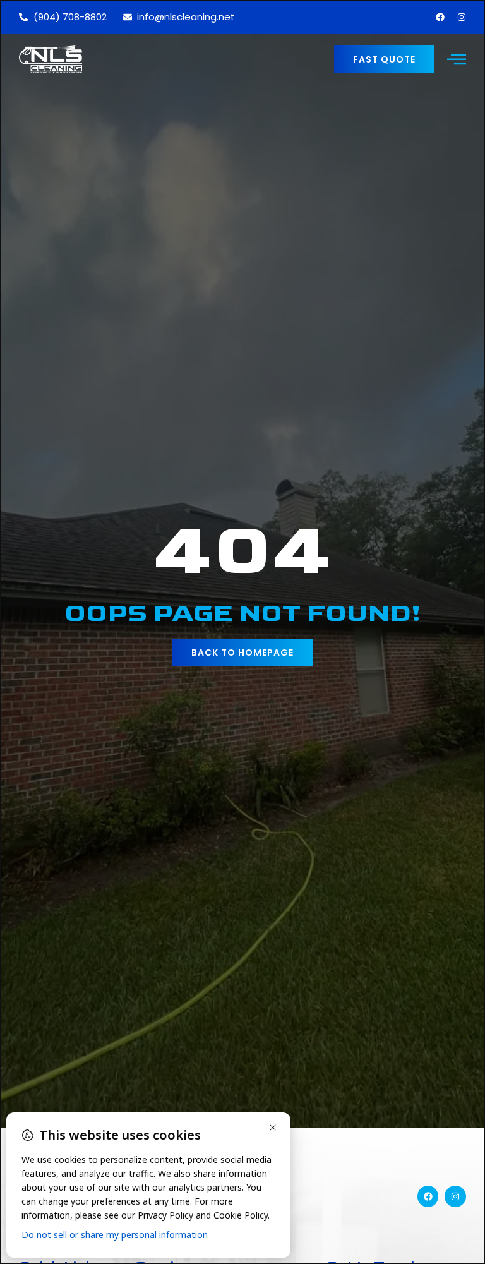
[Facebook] (440, 17)
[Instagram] (461, 17)
